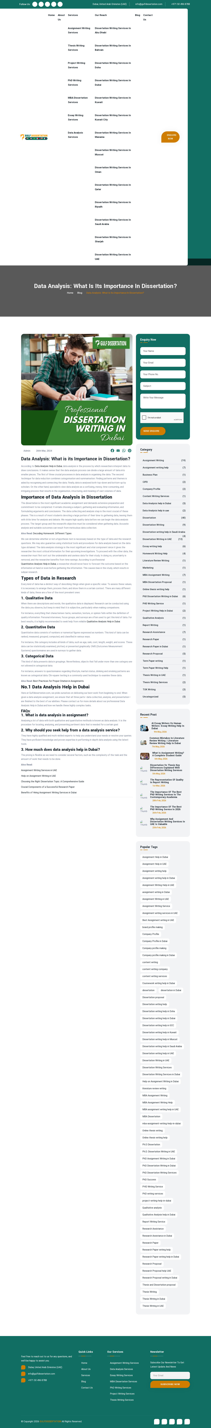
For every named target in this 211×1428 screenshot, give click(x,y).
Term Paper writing (164, 661)
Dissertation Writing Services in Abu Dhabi (113, 30)
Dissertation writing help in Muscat (159, 1039)
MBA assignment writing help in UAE (160, 1109)
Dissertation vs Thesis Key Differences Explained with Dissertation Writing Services (166, 768)
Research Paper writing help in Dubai (160, 1256)
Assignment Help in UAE (154, 864)
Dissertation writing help (154, 1004)
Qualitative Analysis (164, 618)
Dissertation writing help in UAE (158, 1053)
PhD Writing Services (74, 82)
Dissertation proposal (153, 997)
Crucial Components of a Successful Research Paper (48, 787)
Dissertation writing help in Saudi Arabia (164, 533)
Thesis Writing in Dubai (153, 1299)
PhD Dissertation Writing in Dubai (164, 596)
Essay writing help (164, 546)
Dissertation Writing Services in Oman (113, 169)
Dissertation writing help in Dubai (158, 1018)
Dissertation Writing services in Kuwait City (113, 117)
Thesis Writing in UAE (164, 675)
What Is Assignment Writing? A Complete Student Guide (168, 754)
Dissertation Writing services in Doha (113, 65)
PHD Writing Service (164, 603)
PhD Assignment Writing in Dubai (158, 1158)
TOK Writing (164, 689)
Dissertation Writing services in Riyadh (113, 204)
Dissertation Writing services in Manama (113, 135)
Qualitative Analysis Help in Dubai (103, 621)
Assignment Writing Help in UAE (158, 885)
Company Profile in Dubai (154, 941)
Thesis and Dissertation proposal (159, 1284)
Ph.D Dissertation (151, 1144)
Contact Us (148, 17)
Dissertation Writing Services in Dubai (113, 82)
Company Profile (164, 489)
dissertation (148, 990)
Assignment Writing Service (156, 906)
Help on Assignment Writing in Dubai (160, 1081)
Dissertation (164, 517)
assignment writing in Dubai (156, 892)
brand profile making (152, 927)
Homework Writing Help (164, 553)
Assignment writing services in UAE (160, 913)
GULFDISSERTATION (50, 1421)
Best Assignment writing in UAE (158, 920)
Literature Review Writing (164, 560)
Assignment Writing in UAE (155, 899)
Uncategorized (164, 696)
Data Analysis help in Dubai (164, 503)
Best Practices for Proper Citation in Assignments (58, 681)
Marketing (164, 567)
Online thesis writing (152, 1130)
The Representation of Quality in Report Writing (166, 781)
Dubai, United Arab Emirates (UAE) (109, 4)
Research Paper (164, 639)
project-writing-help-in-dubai (156, 1200)
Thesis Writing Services (76, 47)
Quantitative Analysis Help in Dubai (38, 564)
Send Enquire (151, 431)
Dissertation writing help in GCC (158, 1025)
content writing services (154, 976)
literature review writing (154, 1088)
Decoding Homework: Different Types (52, 533)
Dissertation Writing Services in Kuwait (113, 100)
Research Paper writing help (156, 1249)
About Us (61, 17)
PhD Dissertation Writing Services (159, 1172)
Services (73, 15)
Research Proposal (164, 653)
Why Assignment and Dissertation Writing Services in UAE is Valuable (167, 822)
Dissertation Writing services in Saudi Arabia (113, 222)
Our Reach (101, 15)
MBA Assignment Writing (164, 575)
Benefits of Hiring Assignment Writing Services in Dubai (49, 792)
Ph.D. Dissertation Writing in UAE (158, 1151)
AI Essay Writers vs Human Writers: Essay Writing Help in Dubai (168, 726)
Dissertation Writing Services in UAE (113, 256)
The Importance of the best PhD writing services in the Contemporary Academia (166, 795)
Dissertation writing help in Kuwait (159, 1032)
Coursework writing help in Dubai (158, 983)
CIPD (164, 482)
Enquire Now (171, 137)
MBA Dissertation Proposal (164, 582)
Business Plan (164, 474)
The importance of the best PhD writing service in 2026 (166, 808)
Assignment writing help (164, 467)
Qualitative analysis (152, 1207)
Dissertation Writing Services (157, 1067)
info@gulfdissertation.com (148, 4)
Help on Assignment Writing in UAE (38, 776)
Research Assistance (164, 632)
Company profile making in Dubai (158, 955)
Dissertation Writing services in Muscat (113, 152)
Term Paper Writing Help (164, 668)
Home (51, 15)
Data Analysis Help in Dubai (48, 466)
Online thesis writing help (164, 589)
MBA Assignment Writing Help (157, 1102)
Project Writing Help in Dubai (164, 610)
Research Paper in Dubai (164, 646)
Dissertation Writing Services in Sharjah (113, 239)
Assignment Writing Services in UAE (39, 770)
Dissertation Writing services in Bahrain (113, 47)
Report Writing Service (153, 1221)
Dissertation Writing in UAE (163, 539)
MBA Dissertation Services (78, 100)
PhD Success (149, 1179)
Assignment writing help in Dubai (158, 878)
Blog (137, 15)
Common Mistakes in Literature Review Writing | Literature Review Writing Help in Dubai (167, 741)
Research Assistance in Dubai (157, 1235)
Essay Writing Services (75, 117)
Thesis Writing (149, 1291)
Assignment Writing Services (79, 30)
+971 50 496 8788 (180, 4)
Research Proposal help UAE (156, 1270)
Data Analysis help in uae (164, 510)
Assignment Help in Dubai (155, 857)
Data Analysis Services (75, 135)
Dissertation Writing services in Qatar (113, 187)
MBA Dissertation (151, 1116)
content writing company (155, 969)
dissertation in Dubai (171, 990)
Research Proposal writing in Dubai (159, 1277)
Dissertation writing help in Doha (158, 1011)
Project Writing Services (76, 65)
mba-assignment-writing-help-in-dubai (161, 1123)
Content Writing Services (164, 496)
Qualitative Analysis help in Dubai (158, 1214)
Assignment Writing (164, 460)
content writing (150, 962)
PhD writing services (152, 1193)
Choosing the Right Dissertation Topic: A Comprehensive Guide (52, 781)
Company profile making (154, 948)
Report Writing (164, 625)
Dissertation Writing (164, 524)
